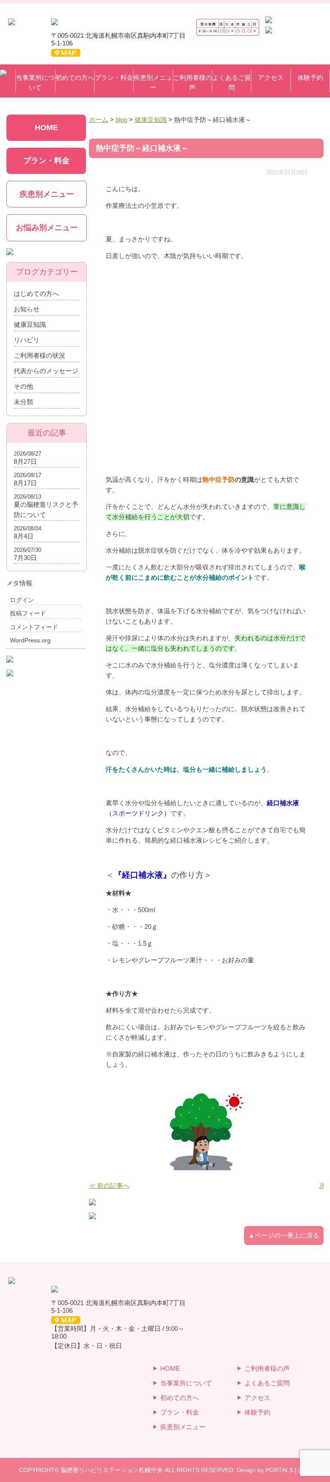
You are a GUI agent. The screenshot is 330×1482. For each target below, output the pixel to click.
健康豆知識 (30, 324)
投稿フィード (28, 613)
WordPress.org (30, 640)
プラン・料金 (114, 77)
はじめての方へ (36, 293)
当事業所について (35, 82)
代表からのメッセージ (46, 370)
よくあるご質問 (231, 82)
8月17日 (25, 483)
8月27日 (25, 461)
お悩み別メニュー (47, 227)
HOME (46, 127)
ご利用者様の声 (192, 82)
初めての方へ (74, 77)
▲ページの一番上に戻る (283, 1235)
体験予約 (310, 77)
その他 (23, 386)
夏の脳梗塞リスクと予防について (46, 509)
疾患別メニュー (153, 82)
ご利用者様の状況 (39, 355)
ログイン (22, 599)
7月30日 (25, 557)
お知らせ (27, 309)
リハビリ (27, 340)
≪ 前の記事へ (109, 1185)
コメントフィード (34, 627)
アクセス (271, 77)
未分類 (23, 401)
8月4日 (24, 536)
